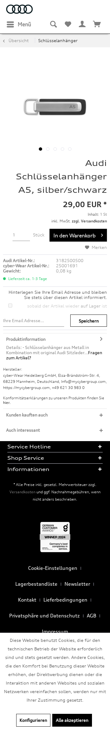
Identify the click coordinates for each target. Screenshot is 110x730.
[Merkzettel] (68, 24)
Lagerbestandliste (36, 584)
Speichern (89, 320)
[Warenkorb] (97, 24)
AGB (91, 616)
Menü (24, 24)
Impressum (55, 631)
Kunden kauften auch (27, 414)
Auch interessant (23, 430)
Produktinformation (26, 339)
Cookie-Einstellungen (52, 568)
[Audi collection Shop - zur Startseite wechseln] (19, 10)
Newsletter (77, 584)
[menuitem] (18, 24)
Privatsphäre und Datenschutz (44, 616)
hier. (7, 402)
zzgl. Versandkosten (89, 221)
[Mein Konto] (82, 24)
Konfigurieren (33, 720)
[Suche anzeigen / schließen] (53, 24)
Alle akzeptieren (72, 720)
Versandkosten (22, 492)
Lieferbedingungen (65, 600)
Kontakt (27, 600)
